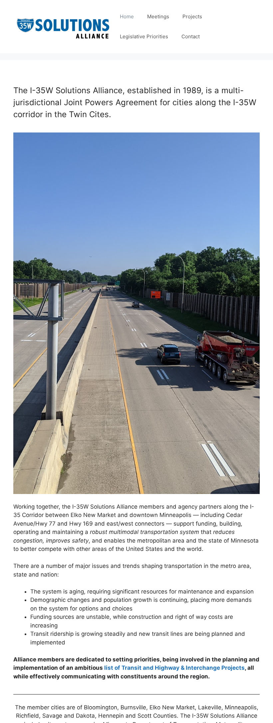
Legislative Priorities (144, 36)
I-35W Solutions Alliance (63, 26)
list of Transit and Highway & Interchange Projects (174, 667)
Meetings (158, 16)
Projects (192, 16)
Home (127, 16)
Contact (190, 36)
